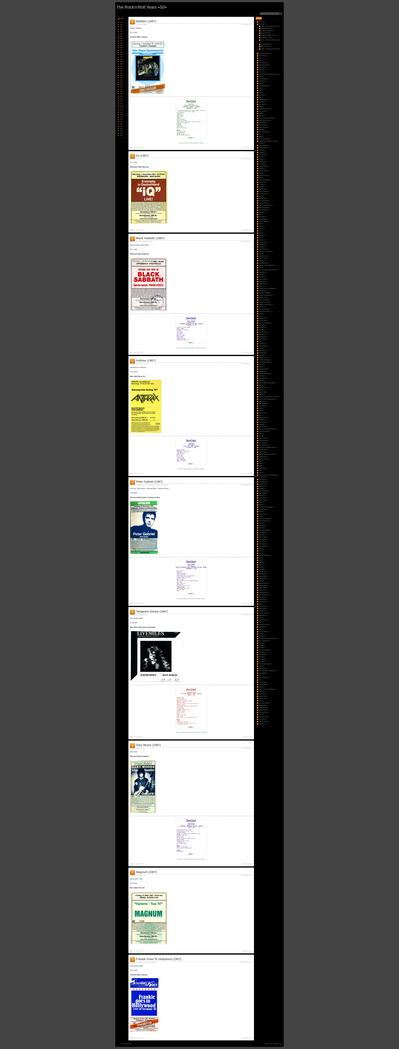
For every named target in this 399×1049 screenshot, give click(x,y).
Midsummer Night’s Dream (268, 35)
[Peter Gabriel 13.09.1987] (144, 554)
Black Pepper (262, 122)
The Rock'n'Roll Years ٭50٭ (141, 7)
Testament (145, 363)
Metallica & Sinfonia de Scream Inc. (269, 396)
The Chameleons (264, 641)
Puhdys (261, 504)
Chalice (261, 157)
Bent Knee (262, 104)
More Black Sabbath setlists (196, 348)
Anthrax (140, 363)
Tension (261, 634)
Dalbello (140, 24)
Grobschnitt (262, 283)
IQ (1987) (142, 155)
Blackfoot (261, 129)
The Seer (261, 657)
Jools (260, 341)
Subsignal (262, 611)
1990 (121, 50)
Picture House (263, 500)
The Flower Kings (264, 650)
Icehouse (261, 306)
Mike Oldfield (262, 403)
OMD (260, 461)
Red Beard (262, 525)
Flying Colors (262, 258)
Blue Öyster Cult (263, 132)
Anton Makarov (263, 79)
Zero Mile (261, 723)
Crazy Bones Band (264, 180)
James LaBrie (263, 320)
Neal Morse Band (264, 431)
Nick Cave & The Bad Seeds (267, 447)
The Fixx (261, 647)
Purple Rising (263, 509)
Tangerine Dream (143, 614)
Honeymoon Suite (264, 302)
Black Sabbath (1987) (150, 238)
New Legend (262, 443)
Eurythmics (262, 244)
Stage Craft (262, 587)
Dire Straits (262, 217)
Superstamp (262, 615)
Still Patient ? (262, 597)
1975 (121, 22)
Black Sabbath (142, 241)
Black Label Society (264, 120)
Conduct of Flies (263, 175)
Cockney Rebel (263, 170)
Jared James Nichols (265, 323)
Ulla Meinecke (263, 684)
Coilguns (261, 173)
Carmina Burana (263, 145)
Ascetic (261, 88)
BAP (260, 97)
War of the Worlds (264, 703)
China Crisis (262, 161)
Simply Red (262, 578)
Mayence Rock (265, 33)
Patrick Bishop (263, 481)
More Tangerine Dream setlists (196, 732)
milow (260, 408)
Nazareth (261, 424)
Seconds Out (262, 571)
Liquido (261, 366)
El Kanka (261, 235)
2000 (121, 73)
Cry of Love (262, 182)
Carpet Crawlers (263, 147)
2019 (121, 117)
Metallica (261, 394)
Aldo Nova (262, 67)
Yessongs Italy (263, 717)
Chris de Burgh (263, 166)
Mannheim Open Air (266, 30)
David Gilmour (263, 193)
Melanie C (262, 390)
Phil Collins (262, 498)
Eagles (261, 226)
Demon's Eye (262, 198)
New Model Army (263, 445)
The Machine (262, 654)
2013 (121, 103)
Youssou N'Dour (165, 484)
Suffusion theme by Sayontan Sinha (273, 1043)
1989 (121, 47)
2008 (121, 91)
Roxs (260, 551)
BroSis (261, 136)
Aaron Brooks (263, 55)
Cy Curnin (262, 184)
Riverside (261, 535)
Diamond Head (263, 203)
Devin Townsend (263, 200)
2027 (121, 135)
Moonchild (262, 413)
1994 (121, 59)
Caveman (261, 152)
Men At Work (262, 392)
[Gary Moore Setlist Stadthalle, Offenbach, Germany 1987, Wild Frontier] (191, 855)
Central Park (262, 154)
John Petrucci (263, 332)
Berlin (140, 962)
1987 (251, 147)
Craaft (260, 177)
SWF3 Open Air (265, 46)
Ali (138, 147)
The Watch (262, 661)
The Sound (262, 659)
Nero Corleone (263, 438)
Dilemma (261, 212)
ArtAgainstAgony (263, 85)
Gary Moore (142, 748)
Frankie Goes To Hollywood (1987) (158, 959)
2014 (121, 105)
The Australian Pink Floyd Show (268, 638)
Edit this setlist (183, 143)
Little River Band (263, 369)
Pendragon (262, 486)
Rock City (261, 541)
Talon (144, 875)
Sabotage (261, 562)
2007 (121, 89)
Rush (260, 560)
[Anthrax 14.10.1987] (146, 432)
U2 (259, 675)
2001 (121, 75)
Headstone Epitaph (264, 293)
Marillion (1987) (146, 21)
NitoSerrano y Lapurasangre (267, 454)
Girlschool (262, 277)
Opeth (260, 466)
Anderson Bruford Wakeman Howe (268, 74)
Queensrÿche (262, 514)
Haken (261, 286)
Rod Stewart (262, 544)
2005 (121, 84)
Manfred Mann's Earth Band (267, 383)
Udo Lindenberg (263, 677)
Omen (260, 463)
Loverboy (261, 376)
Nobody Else (262, 456)
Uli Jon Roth (262, 682)
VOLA (260, 700)
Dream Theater (263, 221)
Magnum (141, 875)
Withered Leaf (263, 710)
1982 (121, 31)
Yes (260, 714)
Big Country (262, 111)
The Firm (261, 645)
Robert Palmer (263, 537)
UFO (260, 680)
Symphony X (262, 620)
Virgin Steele (149, 241)
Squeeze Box (262, 585)
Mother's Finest (263, 417)
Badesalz (261, 95)
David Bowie (262, 189)
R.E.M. (261, 516)
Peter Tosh (262, 495)
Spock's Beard (263, 583)
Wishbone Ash (263, 707)
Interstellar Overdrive (265, 311)
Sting (260, 604)
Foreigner (261, 260)
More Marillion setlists (196, 143)
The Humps (262, 652)
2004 (121, 82)
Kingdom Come (263, 357)
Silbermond (262, 574)
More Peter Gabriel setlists (196, 598)
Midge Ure (262, 401)
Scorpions (262, 569)
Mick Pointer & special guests (267, 399)
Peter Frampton (263, 491)
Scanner (261, 567)
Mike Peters (262, 406)
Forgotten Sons (263, 263)
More (260, 415)
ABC (260, 58)
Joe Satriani (262, 327)
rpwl (260, 553)
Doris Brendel (263, 219)
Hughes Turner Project (265, 304)
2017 (121, 112)
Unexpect (261, 691)
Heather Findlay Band (265, 295)
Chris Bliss (262, 164)
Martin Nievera (263, 387)
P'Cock (261, 473)
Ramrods (261, 523)
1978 (121, 24)
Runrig (261, 558)
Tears (260, 629)
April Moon (262, 81)
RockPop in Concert (266, 37)
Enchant (261, 240)
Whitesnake (262, 705)
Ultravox (261, 687)
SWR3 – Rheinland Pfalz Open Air (270, 49)
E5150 (261, 224)
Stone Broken (263, 606)
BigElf (260, 113)
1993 (121, 57)
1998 (121, 68)
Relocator (261, 528)
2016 (121, 110)
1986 (121, 41)
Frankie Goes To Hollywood (149, 962)
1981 (121, 29)
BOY (260, 134)
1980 (121, 27)
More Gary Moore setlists (196, 859)
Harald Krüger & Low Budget (267, 288)
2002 (121, 78)
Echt (260, 230)
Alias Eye (261, 69)
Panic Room (262, 479)
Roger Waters (263, 546)
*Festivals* (262, 24)
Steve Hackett (263, 592)
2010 (121, 96)
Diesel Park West (263, 207)
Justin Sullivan (263, 346)
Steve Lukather (263, 594)
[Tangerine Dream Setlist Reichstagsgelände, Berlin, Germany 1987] (191, 728)
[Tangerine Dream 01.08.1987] (156, 681)
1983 (121, 34)
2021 (121, 121)
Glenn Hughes (263, 279)
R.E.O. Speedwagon (264, 518)
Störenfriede (262, 608)
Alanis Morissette (263, 65)
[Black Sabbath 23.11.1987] (148, 310)
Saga (260, 564)
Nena (260, 433)
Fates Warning (263, 249)
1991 (121, 52)
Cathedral (261, 150)
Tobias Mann (262, 668)
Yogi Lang (262, 719)
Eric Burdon (262, 242)
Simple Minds (263, 576)
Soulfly (261, 581)
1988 (121, 45)
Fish (260, 254)
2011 (121, 98)
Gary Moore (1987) (148, 745)
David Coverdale (263, 191)
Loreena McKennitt (264, 373)
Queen (261, 511)
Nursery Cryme (263, 459)
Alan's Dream (262, 62)
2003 (121, 80)
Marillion (145, 24)
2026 (121, 133)
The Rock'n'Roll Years (126, 1043)
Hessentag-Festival (266, 28)
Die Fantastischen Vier (265, 205)
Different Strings (263, 210)
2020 (121, 119)
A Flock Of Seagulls (264, 53)
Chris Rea (262, 168)
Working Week (156, 484)
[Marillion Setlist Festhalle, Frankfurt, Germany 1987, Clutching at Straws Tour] (191, 138)
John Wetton (262, 339)
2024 (121, 128)
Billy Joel (261, 116)
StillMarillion (262, 599)
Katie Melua (262, 350)
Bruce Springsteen (264, 139)
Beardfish (261, 102)
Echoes (261, 228)
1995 (121, 61)
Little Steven (142, 484)
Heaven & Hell (263, 297)
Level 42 (261, 364)
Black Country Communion (266, 118)
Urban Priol (262, 694)
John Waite (262, 334)
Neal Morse (262, 426)
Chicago (261, 159)
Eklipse (261, 233)
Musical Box (262, 422)
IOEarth (261, 313)
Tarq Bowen (262, 627)
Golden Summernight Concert (269, 26)
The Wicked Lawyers (265, 664)
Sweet (260, 617)
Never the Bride (263, 440)
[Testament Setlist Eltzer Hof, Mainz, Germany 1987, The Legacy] (191, 464)
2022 (121, 124)
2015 (121, 108)
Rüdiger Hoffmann (264, 555)
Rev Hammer (262, 532)
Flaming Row (262, 256)
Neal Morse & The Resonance (267, 429)
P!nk (260, 470)
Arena (260, 83)
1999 (121, 71)
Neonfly (261, 436)
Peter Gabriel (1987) (149, 481)
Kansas (261, 348)
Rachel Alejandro (264, 521)
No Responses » (247, 24)
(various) (261, 22)
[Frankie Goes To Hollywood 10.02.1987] (144, 1031)
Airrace (261, 60)
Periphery (261, 488)
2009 (121, 94)
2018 (121, 114)
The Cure (261, 643)
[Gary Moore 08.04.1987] (143, 812)
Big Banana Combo (264, 109)
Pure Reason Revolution (266, 507)
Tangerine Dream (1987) (152, 611)
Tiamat (261, 666)
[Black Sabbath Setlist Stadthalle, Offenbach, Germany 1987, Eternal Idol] (191, 343)
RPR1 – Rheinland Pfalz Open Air (270, 40)
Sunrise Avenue (263, 613)
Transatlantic (262, 673)
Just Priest (262, 343)
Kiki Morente (262, 353)
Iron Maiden (262, 318)
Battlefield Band (263, 99)
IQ (139, 158)
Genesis (261, 274)
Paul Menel (262, 484)
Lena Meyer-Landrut (264, 362)
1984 (121, 36)
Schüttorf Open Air (266, 44)
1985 (121, 38)
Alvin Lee (261, 72)
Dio (260, 214)
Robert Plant (262, 539)
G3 (259, 267)
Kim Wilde (262, 355)
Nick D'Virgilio (263, 449)
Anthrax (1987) (146, 360)
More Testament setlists (196, 469)
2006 (121, 87)
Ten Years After (263, 631)
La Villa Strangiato (264, 360)
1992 (121, 54)
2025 (121, 131)
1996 (121, 64)
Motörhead (262, 419)
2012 (121, 101)
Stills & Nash (262, 601)
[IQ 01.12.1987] (149, 223)
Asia (260, 90)
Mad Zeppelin (263, 378)
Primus (261, 502)
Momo (260, 410)
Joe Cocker (262, 325)
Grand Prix (262, 281)
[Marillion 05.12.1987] (148, 93)
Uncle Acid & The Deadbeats (267, 689)
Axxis (260, 92)
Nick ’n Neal (262, 452)
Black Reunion (263, 125)
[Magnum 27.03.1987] (149, 944)
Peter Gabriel (148, 484)
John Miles (262, 330)
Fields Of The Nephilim (265, 251)
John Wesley (262, 336)
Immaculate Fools (264, 309)
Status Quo (262, 590)
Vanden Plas (262, 696)
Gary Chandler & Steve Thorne (267, 270)
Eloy (260, 237)
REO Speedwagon (264, 530)
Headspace (262, 290)
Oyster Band (262, 468)
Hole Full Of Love (264, 300)
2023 (121, 126)
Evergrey (261, 247)
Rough (261, 548)
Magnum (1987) (146, 872)
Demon (261, 196)
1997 (121, 66)
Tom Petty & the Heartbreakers (267, 670)
